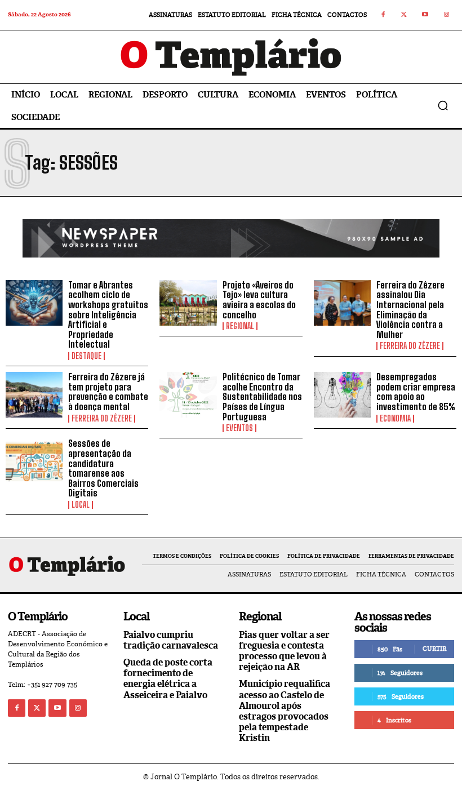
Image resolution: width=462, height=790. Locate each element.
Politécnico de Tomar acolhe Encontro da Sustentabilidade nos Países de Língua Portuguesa (262, 396)
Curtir (434, 649)
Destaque (86, 356)
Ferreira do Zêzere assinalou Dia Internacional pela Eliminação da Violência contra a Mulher (410, 309)
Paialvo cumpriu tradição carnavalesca (170, 640)
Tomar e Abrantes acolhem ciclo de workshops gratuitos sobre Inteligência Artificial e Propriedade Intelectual (108, 314)
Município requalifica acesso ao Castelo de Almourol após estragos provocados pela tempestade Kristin (284, 711)
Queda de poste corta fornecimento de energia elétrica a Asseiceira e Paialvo (167, 678)
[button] (443, 105)
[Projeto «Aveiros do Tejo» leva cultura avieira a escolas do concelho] (187, 303)
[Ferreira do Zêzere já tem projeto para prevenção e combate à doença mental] (34, 395)
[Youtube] (425, 15)
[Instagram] (447, 15)
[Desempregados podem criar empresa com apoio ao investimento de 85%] (342, 395)
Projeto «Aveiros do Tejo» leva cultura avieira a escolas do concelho (259, 299)
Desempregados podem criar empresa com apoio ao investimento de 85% (415, 391)
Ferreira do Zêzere (410, 346)
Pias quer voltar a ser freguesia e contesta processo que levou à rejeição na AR (284, 651)
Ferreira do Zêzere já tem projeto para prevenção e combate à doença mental (108, 391)
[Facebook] (383, 15)
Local (81, 505)
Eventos (239, 428)
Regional (240, 326)
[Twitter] (404, 15)
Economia (395, 419)
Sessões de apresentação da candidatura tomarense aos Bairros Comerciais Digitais (103, 468)
